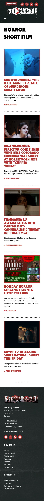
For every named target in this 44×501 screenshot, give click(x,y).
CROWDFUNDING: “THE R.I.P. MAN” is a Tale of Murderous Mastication (21, 85)
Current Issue (9, 453)
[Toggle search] (37, 18)
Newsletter (8, 465)
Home (6, 450)
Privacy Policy (9, 489)
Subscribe (11, 4)
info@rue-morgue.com (13, 427)
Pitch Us (7, 483)
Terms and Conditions (12, 486)
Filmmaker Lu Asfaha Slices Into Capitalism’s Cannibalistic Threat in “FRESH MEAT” (22, 226)
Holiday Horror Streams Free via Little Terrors (18, 289)
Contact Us (8, 467)
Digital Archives (10, 456)
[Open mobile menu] (5, 18)
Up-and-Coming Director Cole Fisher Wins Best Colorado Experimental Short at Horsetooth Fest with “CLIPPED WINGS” (21, 156)
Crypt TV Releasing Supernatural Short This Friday (21, 355)
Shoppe (7, 462)
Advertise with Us (11, 480)
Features (7, 459)
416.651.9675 (12, 421)
